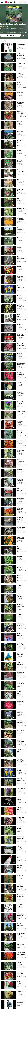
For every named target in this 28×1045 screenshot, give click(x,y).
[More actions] (26, 44)
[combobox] (4, 41)
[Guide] (2, 2)
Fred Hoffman (5, 26)
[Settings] (18, 2)
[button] (14, 14)
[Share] (26, 35)
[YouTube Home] (8, 2)
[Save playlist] (22, 35)
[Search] (15, 2)
